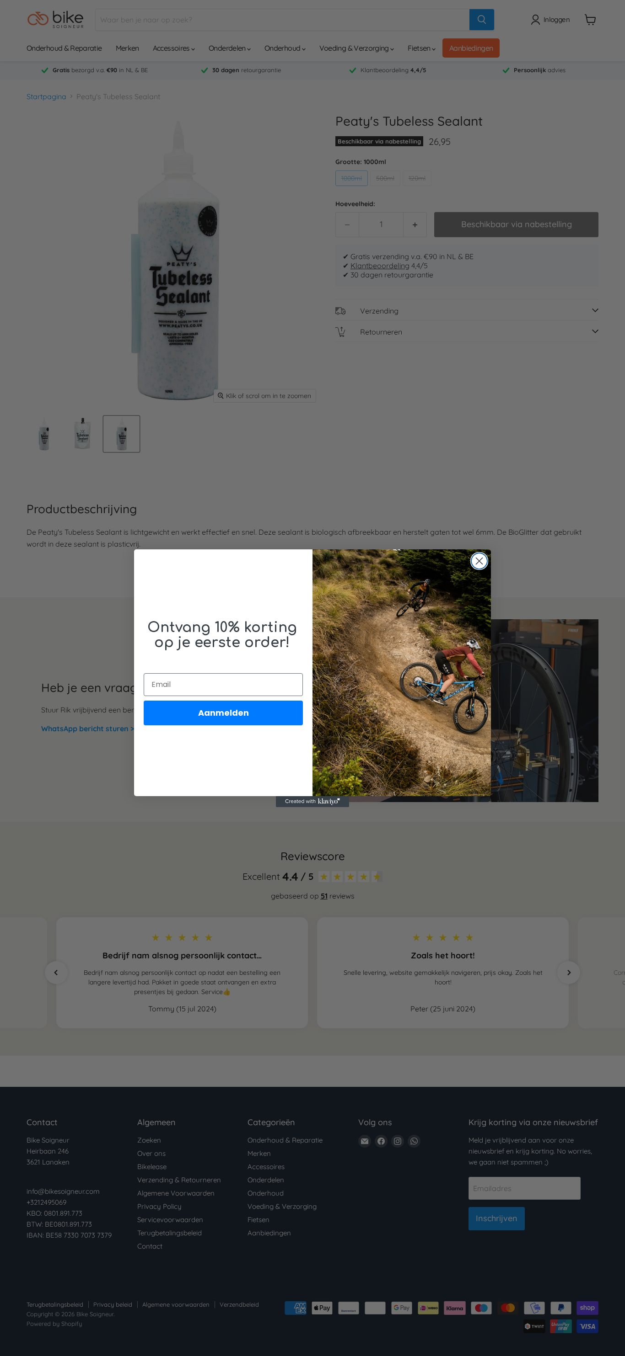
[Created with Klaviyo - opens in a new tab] (312, 801)
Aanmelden (223, 712)
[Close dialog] (479, 561)
